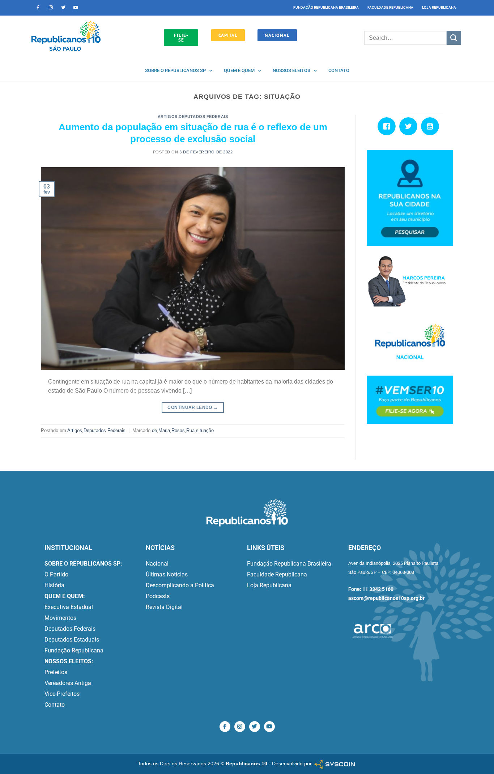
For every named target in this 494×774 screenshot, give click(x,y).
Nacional (157, 563)
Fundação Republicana (73, 650)
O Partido (56, 574)
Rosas (178, 430)
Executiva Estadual (68, 607)
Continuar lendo (192, 407)
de (154, 430)
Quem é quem (239, 70)
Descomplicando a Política (180, 585)
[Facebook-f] (38, 7)
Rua (190, 430)
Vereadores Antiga (67, 683)
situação (205, 430)
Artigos (168, 116)
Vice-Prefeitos (62, 693)
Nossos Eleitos (291, 70)
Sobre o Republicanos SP (175, 70)
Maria (164, 430)
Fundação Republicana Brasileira (326, 7)
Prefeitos (55, 672)
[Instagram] (50, 7)
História (54, 585)
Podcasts (158, 596)
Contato (338, 70)
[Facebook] (388, 126)
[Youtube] (76, 7)
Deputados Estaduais (71, 639)
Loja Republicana (439, 7)
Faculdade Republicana (390, 7)
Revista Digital (164, 607)
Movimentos (60, 617)
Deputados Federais (203, 116)
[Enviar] (454, 38)
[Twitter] (63, 7)
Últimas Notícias (167, 574)
